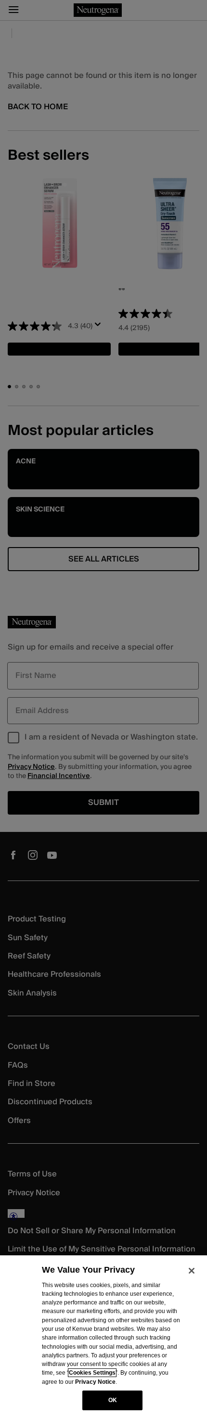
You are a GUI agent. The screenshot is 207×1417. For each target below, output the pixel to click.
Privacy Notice (95, 1382)
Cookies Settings (92, 1372)
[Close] (191, 1270)
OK (112, 1400)
